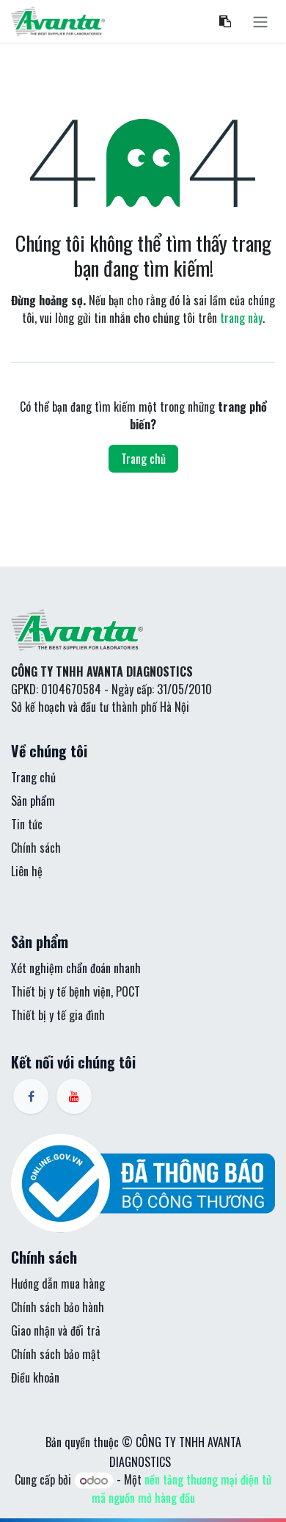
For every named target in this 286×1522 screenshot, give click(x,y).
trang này (241, 318)
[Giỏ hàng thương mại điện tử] (225, 21)
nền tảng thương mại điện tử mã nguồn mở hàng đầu (182, 1489)
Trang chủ (143, 458)
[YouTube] (74, 1096)
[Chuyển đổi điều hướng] (260, 21)
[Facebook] (30, 1096)
